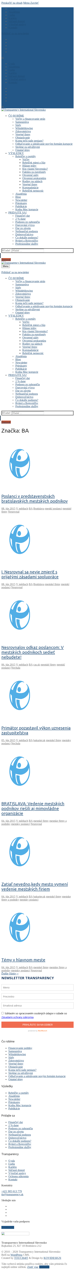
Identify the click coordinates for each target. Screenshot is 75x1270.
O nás (11, 1160)
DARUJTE (7, 1227)
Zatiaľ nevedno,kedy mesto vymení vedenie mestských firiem (34, 886)
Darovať (6, 259)
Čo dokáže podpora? (19, 1140)
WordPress (16, 1254)
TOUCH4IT (21, 1257)
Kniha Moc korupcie (19, 1105)
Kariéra (12, 1166)
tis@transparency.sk (12, 1194)
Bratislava (38, 508)
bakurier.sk (39, 740)
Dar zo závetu (16, 1131)
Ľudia (11, 1163)
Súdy (11, 1057)
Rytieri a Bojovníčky (19, 1144)
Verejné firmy (15, 1063)
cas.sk (36, 664)
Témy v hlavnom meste (23, 960)
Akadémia (14, 1095)
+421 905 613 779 (11, 1191)
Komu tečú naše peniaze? (22, 1069)
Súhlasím (44, 1266)
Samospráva (15, 1051)
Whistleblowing (17, 1054)
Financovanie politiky (20, 1048)
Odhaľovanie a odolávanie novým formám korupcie (37, 1076)
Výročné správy (17, 1173)
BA (31, 508)
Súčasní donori (16, 1170)
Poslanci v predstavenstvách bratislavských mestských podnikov (34, 498)
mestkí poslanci (53, 508)
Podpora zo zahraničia (20, 1128)
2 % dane (13, 1125)
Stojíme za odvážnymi (20, 1073)
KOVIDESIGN (52, 1257)
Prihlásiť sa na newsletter (15, 33)
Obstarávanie (15, 1066)
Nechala (15, 667)
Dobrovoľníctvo (17, 1137)
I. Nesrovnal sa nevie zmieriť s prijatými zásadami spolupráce (30, 574)
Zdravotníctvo (16, 1060)
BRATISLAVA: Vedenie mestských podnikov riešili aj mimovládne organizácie (32, 808)
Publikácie (14, 1108)
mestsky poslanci (20, 823)
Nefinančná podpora (19, 1134)
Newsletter (14, 1099)
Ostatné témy (15, 1079)
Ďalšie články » (9, 973)
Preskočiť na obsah (11, 2)
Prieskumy (14, 1102)
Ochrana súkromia (18, 1176)
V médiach (22, 508)
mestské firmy (52, 584)
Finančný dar (15, 1122)
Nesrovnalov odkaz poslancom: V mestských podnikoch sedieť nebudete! (32, 652)
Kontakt (12, 1179)
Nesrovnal (13, 511)
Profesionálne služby (19, 1147)
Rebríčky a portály (18, 1092)
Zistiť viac (33, 1266)
